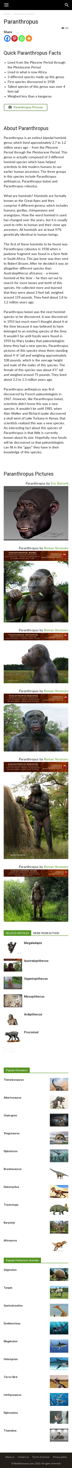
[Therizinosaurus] (59, 1084)
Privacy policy (60, 1457)
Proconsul (31, 1032)
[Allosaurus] (59, 1245)
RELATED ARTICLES (17, 933)
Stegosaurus (12, 1133)
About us (9, 1457)
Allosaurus (10, 1240)
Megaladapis (33, 943)
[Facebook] (7, 38)
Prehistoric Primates (23, 13)
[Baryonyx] (59, 1227)
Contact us (23, 1457)
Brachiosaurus (13, 1169)
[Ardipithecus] (13, 1018)
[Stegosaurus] (59, 1138)
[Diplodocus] (59, 1155)
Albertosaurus (12, 1097)
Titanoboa (10, 1430)
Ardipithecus (33, 1014)
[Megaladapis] (13, 947)
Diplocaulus (11, 1412)
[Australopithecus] (13, 965)
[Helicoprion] (59, 1363)
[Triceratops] (59, 1209)
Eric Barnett (59, 483)
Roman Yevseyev (56, 548)
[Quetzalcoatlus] (59, 1310)
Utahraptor (10, 1115)
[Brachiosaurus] (59, 1173)
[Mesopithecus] (13, 1000)
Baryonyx (9, 1222)
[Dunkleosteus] (59, 1328)
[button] (67, 5)
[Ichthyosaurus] (59, 1399)
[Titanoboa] (59, 1435)
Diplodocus (11, 1151)
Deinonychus (11, 1186)
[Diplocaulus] (59, 1417)
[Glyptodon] (59, 1274)
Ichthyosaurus (12, 1394)
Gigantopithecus (36, 978)
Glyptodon (10, 1269)
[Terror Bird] (59, 1381)
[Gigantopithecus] (13, 983)
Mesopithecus (34, 996)
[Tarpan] (59, 1292)
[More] (29, 38)
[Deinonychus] (59, 1191)
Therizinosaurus (14, 1079)
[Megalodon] (59, 1346)
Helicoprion (11, 1359)
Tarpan (8, 1287)
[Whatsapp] (21, 38)
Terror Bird (10, 1377)
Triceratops (11, 1204)
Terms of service (40, 1457)
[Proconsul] (13, 1036)
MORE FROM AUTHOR (46, 933)
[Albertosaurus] (59, 1102)
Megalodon (11, 1341)
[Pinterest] (14, 38)
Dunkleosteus (12, 1323)
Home (7, 13)
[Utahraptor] (59, 1120)
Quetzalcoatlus (13, 1305)
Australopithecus (36, 961)
